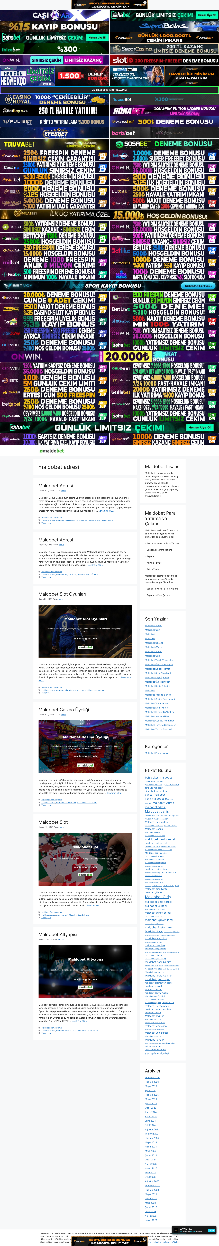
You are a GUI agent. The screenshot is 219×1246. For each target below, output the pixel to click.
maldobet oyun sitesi (153, 969)
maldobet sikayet (153, 986)
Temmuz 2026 (152, 1077)
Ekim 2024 (150, 1121)
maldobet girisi (171, 885)
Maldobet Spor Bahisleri (79, 915)
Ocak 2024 (150, 1159)
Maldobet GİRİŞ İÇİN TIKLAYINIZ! (109, 90)
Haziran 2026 (152, 1082)
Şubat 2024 (151, 1155)
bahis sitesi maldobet (158, 777)
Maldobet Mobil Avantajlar (153, 952)
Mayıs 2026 (151, 1086)
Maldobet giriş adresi (158, 901)
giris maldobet (171, 784)
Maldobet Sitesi (153, 989)
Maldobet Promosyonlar (51, 517)
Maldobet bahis (157, 811)
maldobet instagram (158, 927)
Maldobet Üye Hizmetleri (157, 682)
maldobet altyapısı (64, 1030)
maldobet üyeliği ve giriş (153, 1043)
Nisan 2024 (151, 1146)
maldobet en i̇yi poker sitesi (154, 879)
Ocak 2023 (150, 1211)
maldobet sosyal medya (156, 993)
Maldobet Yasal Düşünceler (159, 660)
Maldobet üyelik (154, 1039)
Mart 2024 (150, 1151)
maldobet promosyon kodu (158, 983)
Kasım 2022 (151, 1220)
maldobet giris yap (154, 892)
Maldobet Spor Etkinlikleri (158, 673)
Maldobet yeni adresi (156, 1032)
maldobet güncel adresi (158, 912)
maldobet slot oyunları (94, 690)
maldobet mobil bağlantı (171, 952)
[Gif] (109, 215)
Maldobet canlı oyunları (154, 859)
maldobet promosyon (157, 979)
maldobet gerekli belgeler (153, 886)
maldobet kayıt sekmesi (167, 935)
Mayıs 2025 (151, 1099)
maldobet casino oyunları (155, 863)
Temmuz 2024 (152, 1133)
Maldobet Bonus (154, 828)
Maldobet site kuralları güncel (100, 520)
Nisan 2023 (151, 1198)
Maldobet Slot (53, 822)
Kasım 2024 (151, 1116)
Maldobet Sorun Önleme (87, 574)
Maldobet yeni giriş (153, 1036)
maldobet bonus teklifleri (155, 835)
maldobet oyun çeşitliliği (171, 969)
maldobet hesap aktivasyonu (154, 924)
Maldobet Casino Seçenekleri (160, 699)
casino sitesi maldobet (154, 781)
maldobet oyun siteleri (172, 966)
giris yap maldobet (154, 788)
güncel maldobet (155, 794)
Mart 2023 (150, 1203)
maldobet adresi (48, 520)
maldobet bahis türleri (154, 825)
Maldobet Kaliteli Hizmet (157, 669)
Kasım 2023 (151, 1168)
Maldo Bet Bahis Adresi (152, 816)
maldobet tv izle (153, 1012)
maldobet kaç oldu (156, 938)
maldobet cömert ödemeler (153, 876)
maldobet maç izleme (155, 948)
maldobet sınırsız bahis (154, 999)
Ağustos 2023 (152, 1181)
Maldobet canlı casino (156, 853)
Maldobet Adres (163, 802)
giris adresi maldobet (153, 785)
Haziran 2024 (152, 1138)
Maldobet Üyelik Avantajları (159, 664)
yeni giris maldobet (157, 1053)
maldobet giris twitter (156, 888)
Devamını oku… (106, 511)
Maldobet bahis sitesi (156, 822)
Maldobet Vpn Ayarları (156, 703)
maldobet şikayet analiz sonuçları (70, 690)
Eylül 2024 (150, 1125)
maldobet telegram (153, 1003)
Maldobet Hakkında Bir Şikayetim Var (71, 520)
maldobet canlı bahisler (66, 802)
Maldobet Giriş (152, 630)
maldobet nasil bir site (158, 962)
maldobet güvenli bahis (154, 916)
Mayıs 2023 (151, 1194)
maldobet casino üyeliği (87, 802)
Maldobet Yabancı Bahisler (158, 694)
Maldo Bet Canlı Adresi (152, 847)
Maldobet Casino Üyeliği (64, 709)
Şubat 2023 (151, 1207)
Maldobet (150, 634)
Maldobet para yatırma (154, 972)
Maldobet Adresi (56, 485)
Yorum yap (46, 523)
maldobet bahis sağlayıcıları (170, 816)
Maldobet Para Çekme (158, 975)
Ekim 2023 (150, 1172)
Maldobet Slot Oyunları (62, 594)
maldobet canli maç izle (156, 843)
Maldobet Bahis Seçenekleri (156, 819)
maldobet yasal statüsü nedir (154, 1029)
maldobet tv (168, 1002)
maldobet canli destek (160, 839)
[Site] (54, 156)
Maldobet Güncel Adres (155, 909)
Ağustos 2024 (152, 1129)
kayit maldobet (154, 798)
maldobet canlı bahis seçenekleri (158, 850)
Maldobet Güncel (153, 647)
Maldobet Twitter (154, 1015)
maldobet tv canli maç (157, 1006)
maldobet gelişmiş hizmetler (154, 882)
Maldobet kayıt (154, 931)
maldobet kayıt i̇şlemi (152, 935)
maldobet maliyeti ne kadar (153, 942)
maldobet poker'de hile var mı (85, 1030)
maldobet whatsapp (156, 1026)
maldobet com (169, 872)
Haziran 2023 (152, 1190)
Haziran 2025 (152, 1095)
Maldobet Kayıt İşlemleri (157, 677)
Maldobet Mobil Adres (156, 707)
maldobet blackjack (170, 826)
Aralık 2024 (151, 1112)
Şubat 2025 (151, 1103)
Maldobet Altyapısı (58, 934)
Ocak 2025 (150, 1108)
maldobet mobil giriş (153, 955)
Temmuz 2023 (152, 1185)
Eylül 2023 (150, 1177)
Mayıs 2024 (151, 1142)
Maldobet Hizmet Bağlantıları (160, 712)
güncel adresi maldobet (156, 791)
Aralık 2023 (151, 1164)
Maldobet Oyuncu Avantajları (159, 720)
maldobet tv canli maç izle (158, 1009)
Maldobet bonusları (153, 832)
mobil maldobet (168, 1043)
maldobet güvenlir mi (159, 920)
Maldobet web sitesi (153, 1019)
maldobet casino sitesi (156, 869)
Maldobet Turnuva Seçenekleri (160, 725)
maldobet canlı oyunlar (154, 856)
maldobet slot (62, 915)
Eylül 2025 (150, 1090)
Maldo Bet (150, 638)
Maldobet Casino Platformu (153, 866)
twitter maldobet (153, 1046)
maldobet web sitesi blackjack (155, 1023)
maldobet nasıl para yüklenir (154, 966)
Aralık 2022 (151, 1216)
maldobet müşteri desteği (155, 958)
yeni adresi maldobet (155, 1049)
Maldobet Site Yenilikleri (157, 716)
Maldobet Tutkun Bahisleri (158, 729)
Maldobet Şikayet (154, 643)
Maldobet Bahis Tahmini (157, 686)
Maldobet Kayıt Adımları (66, 574)
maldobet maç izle (155, 945)
